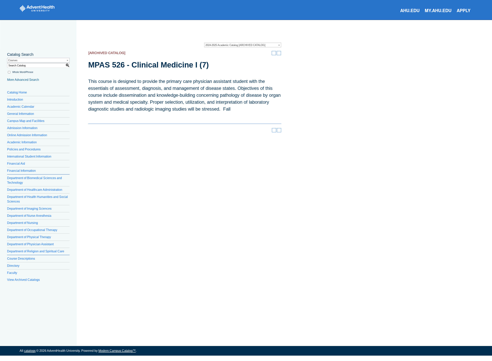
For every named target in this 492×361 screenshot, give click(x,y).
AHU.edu (410, 10)
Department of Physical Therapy (29, 237)
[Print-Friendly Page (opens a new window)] (274, 53)
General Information (20, 113)
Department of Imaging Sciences (29, 208)
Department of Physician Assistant (30, 244)
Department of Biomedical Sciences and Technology (34, 180)
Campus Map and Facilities (25, 121)
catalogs (30, 350)
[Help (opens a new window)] (279, 53)
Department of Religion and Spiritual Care (35, 251)
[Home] (37, 8)
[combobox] (242, 45)
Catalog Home (17, 92)
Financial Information (21, 170)
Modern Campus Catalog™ (117, 350)
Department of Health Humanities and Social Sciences (37, 199)
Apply (463, 10)
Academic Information (22, 142)
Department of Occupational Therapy (32, 230)
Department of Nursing (22, 222)
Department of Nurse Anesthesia (29, 215)
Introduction (15, 99)
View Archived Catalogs (23, 279)
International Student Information (29, 156)
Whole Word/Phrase (22, 72)
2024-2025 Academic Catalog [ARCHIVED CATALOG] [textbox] (235, 45)
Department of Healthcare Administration (34, 189)
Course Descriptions (21, 258)
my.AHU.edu (438, 10)
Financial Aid (16, 163)
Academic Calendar (20, 106)
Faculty (12, 272)
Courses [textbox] (12, 60)
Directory (13, 265)
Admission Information (22, 128)
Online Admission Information (27, 135)
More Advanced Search (23, 79)
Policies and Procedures (24, 149)
